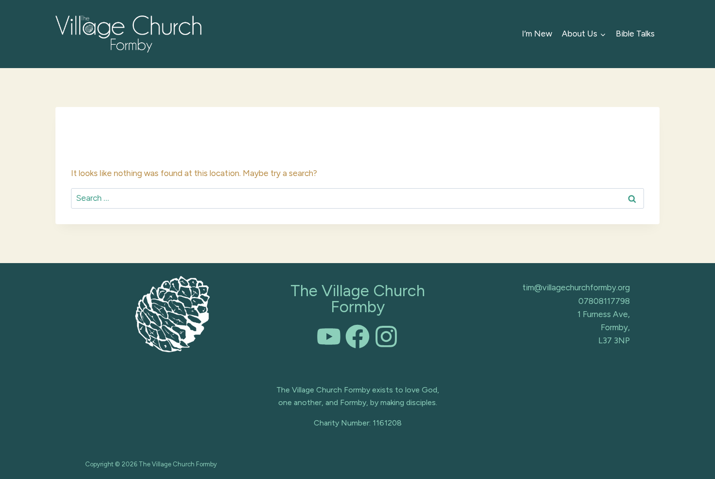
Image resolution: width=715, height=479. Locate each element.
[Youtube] (329, 336)
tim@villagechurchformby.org (576, 287)
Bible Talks (635, 33)
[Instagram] (386, 336)
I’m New (537, 33)
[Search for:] (357, 198)
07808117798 (604, 301)
